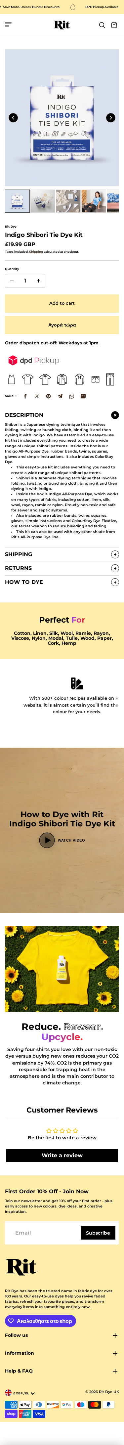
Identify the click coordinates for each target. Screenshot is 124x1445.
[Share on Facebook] (25, 396)
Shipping (36, 251)
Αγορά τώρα (62, 325)
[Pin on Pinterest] (48, 396)
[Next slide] (111, 118)
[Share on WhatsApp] (71, 396)
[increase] (38, 280)
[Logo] (62, 25)
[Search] (102, 25)
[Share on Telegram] (60, 396)
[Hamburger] (8, 25)
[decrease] (12, 280)
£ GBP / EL (21, 1393)
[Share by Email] (83, 396)
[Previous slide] (13, 118)
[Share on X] (37, 396)
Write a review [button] (62, 1155)
